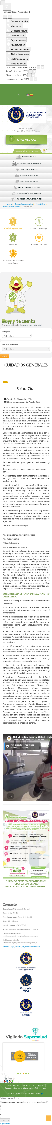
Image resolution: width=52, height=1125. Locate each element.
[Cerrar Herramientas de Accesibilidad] (10, 17)
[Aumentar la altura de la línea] (33, 75)
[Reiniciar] (5, 17)
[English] (28, 94)
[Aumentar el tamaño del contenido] (42, 67)
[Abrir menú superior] (3, 3)
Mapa (45, 1088)
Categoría (6, 332)
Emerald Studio (34, 1094)
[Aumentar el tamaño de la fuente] (34, 71)
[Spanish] (31, 94)
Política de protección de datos (18, 1085)
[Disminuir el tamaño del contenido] (38, 67)
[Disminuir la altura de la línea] (29, 75)
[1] (26, 140)
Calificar (5, 1120)
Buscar (4, 356)
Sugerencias (5, 1123)
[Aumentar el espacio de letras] (35, 79)
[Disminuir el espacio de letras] (31, 79)
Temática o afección (10, 345)
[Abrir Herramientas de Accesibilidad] (7, 7)
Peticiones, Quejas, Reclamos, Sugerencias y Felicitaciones (21, 947)
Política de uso (38, 1085)
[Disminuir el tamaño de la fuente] (30, 71)
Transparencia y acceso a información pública (22, 1088)
